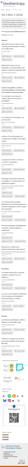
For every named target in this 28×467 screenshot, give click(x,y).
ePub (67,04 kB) (19, 56)
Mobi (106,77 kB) (8, 354)
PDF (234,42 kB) (8, 258)
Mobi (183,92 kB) (21, 220)
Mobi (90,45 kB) (7, 81)
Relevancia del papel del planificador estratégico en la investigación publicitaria (14, 228)
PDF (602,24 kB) (8, 351)
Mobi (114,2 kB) (7, 130)
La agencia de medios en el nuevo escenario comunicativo (13, 161)
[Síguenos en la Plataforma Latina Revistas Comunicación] (13, 400)
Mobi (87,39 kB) (7, 59)
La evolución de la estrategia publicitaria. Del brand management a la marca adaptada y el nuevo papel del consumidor (14, 205)
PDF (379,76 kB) (8, 192)
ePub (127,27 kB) (8, 241)
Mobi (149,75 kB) (21, 241)
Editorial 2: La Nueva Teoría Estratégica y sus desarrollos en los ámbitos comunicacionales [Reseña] (13, 68)
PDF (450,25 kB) (8, 284)
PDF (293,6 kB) (7, 150)
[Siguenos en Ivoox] (14, 396)
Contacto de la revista (9, 451)
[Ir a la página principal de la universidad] (11, 449)
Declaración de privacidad (10, 456)
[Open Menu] (1, 2)
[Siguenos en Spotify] (9, 396)
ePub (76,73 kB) (20, 258)
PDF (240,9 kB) (7, 127)
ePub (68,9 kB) (19, 77)
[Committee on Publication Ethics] (7, 382)
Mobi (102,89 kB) (8, 262)
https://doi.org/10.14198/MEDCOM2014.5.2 (15, 31)
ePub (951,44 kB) (19, 169)
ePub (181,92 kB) (8, 196)
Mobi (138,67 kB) (8, 111)
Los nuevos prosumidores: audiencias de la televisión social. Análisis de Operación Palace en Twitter (14, 296)
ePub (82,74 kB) (19, 127)
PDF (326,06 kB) (8, 108)
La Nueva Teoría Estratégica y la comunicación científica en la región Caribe (14, 139)
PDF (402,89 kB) (8, 216)
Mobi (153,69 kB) (21, 288)
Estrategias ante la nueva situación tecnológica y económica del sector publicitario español (13, 181)
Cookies (6, 458)
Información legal (8, 455)
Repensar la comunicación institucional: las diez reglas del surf (13, 248)
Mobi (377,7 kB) (7, 173)
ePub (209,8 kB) (19, 306)
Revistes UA (7, 453)
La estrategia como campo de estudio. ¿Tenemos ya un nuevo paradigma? (12, 98)
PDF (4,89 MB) (7, 169)
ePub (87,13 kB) (20, 351)
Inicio (3, 9)
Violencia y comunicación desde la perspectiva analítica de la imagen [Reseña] (13, 341)
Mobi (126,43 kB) (8, 154)
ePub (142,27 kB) (8, 288)
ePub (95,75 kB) (20, 108)
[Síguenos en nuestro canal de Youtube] (18, 396)
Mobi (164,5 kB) (20, 196)
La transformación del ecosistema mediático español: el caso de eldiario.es (13, 275)
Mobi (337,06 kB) (8, 309)
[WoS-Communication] (20, 380)
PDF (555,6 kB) (7, 329)
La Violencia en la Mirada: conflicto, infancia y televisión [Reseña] (13, 321)
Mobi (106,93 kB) (8, 333)
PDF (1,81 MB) (7, 306)
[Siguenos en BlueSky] (4, 401)
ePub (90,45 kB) (19, 150)
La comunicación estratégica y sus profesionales (13, 119)
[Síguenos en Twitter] (18, 401)
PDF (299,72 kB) (8, 237)
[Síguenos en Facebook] (22, 396)
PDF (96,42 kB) (7, 56)
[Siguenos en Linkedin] (4, 396)
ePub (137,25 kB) (20, 329)
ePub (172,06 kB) (8, 220)
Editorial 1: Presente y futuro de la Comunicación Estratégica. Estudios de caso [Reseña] (13, 46)
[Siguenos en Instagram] (9, 401)
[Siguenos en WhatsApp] (14, 426)
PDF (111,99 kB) (8, 77)
